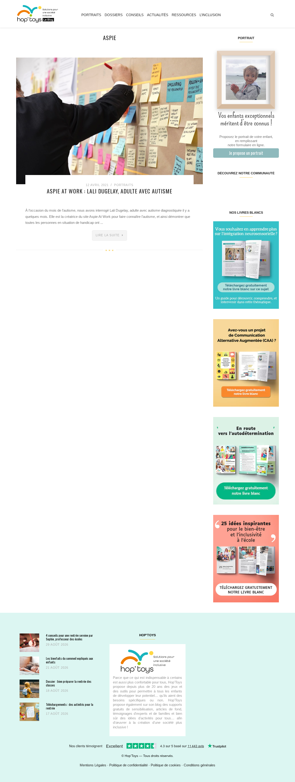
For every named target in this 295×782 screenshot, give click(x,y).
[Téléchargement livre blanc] (246, 265)
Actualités (157, 15)
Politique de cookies (166, 765)
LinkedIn (251, 188)
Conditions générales (199, 765)
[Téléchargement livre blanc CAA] (246, 363)
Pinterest (240, 188)
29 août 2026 (57, 644)
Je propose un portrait (246, 153)
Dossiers (114, 15)
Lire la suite (108, 235)
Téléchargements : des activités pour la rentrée (69, 706)
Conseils (135, 15)
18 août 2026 (57, 690)
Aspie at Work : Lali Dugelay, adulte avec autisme (109, 191)
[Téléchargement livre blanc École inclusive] (246, 558)
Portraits (91, 15)
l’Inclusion (210, 15)
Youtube (262, 188)
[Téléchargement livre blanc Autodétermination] (246, 460)
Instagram (229, 188)
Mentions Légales (93, 765)
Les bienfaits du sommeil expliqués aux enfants (69, 660)
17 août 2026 (57, 713)
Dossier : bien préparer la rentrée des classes (68, 683)
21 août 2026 (57, 667)
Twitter (273, 188)
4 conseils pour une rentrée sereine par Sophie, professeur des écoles (69, 637)
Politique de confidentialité (128, 765)
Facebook (218, 188)
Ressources (184, 15)
